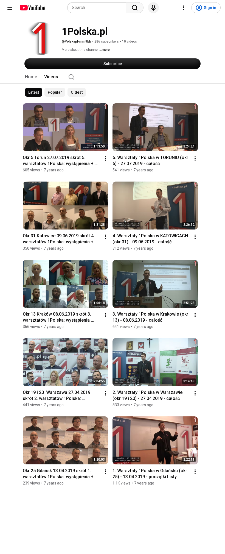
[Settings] (183, 7)
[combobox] (98, 7)
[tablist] (112, 76)
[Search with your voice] (153, 7)
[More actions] (105, 158)
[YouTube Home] (32, 7)
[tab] (31, 76)
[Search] (135, 7)
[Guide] (10, 7)
